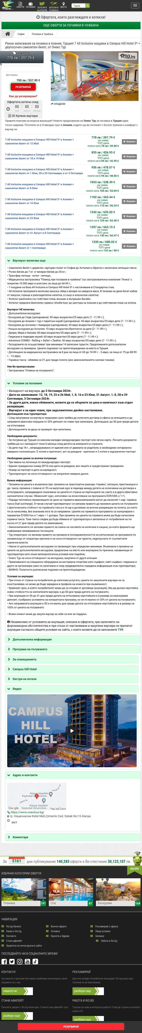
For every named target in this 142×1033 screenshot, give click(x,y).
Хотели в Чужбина (54, 8)
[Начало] (8, 34)
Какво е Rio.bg (13, 931)
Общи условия (102, 931)
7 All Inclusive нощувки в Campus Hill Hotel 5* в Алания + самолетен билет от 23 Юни (39, 216)
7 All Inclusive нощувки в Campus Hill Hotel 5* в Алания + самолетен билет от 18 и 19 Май (39, 156)
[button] (135, 5)
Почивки (30, 7)
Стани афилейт (14, 940)
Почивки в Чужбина (42, 34)
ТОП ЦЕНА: (23, 53)
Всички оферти (58, 926)
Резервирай (23, 87)
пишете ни (10, 991)
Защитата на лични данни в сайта (24, 945)
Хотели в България (42, 8)
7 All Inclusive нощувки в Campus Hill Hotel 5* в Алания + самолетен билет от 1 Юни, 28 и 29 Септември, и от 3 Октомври (44, 171)
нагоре (134, 868)
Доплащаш (12, 75)
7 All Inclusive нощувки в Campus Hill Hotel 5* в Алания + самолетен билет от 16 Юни (39, 201)
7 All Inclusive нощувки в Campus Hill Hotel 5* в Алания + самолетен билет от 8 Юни (39, 186)
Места (63, 7)
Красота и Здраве (60, 936)
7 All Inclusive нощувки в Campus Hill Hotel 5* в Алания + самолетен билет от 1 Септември (39, 246)
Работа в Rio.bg (108, 940)
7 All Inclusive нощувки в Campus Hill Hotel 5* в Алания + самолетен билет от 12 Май (39, 141)
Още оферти (71, 25)
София (21, 34)
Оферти (20, 7)
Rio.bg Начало (13, 926)
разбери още (82, 991)
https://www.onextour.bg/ (27, 812)
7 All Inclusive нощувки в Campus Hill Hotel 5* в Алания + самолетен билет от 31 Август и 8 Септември (39, 231)
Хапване (99, 936)
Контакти (11, 936)
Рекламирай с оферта (106, 926)
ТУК (120, 629)
